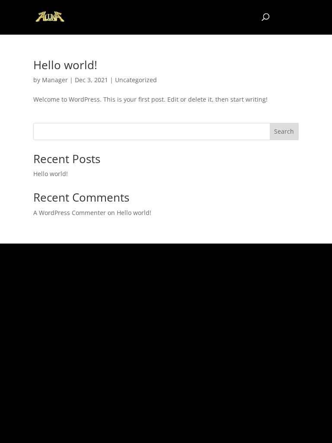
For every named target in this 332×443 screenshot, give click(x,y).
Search (284, 131)
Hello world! (65, 65)
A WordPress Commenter (69, 213)
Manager (55, 80)
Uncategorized (136, 80)
